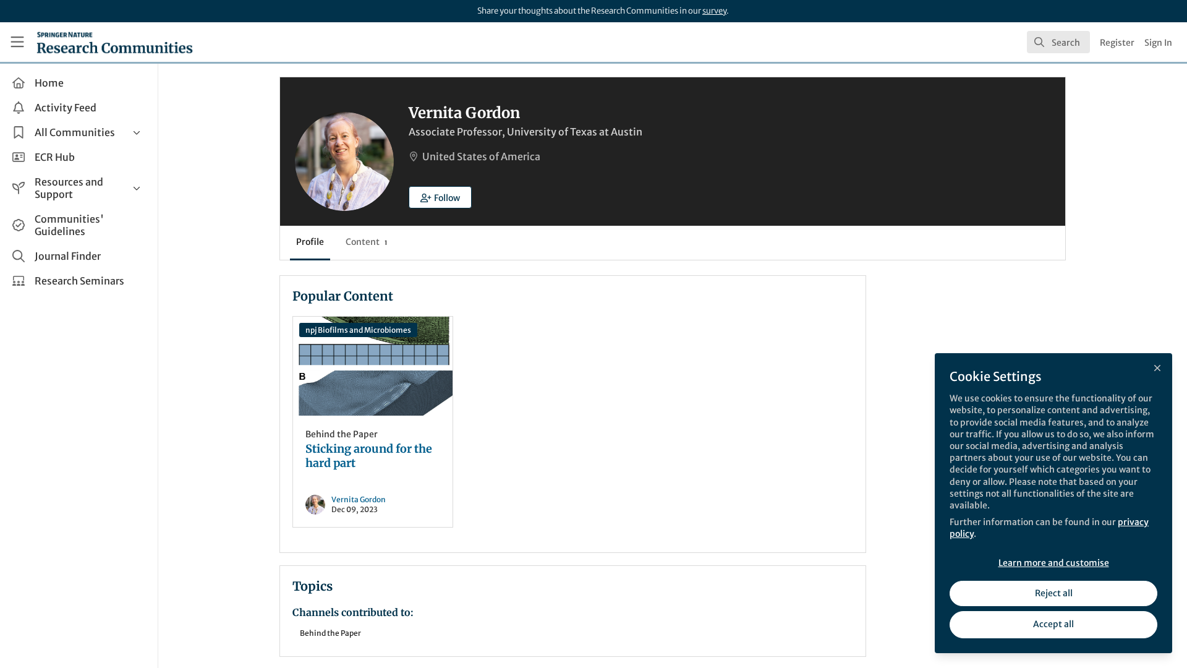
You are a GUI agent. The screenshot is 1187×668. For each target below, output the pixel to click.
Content (366, 241)
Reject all (1054, 593)
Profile (310, 241)
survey (714, 11)
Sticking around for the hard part (373, 366)
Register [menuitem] (1117, 42)
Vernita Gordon (358, 499)
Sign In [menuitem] (1158, 42)
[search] (1058, 42)
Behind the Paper (341, 434)
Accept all (1053, 624)
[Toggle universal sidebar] (17, 42)
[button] (440, 197)
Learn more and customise (1053, 562)
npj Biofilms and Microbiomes (358, 330)
